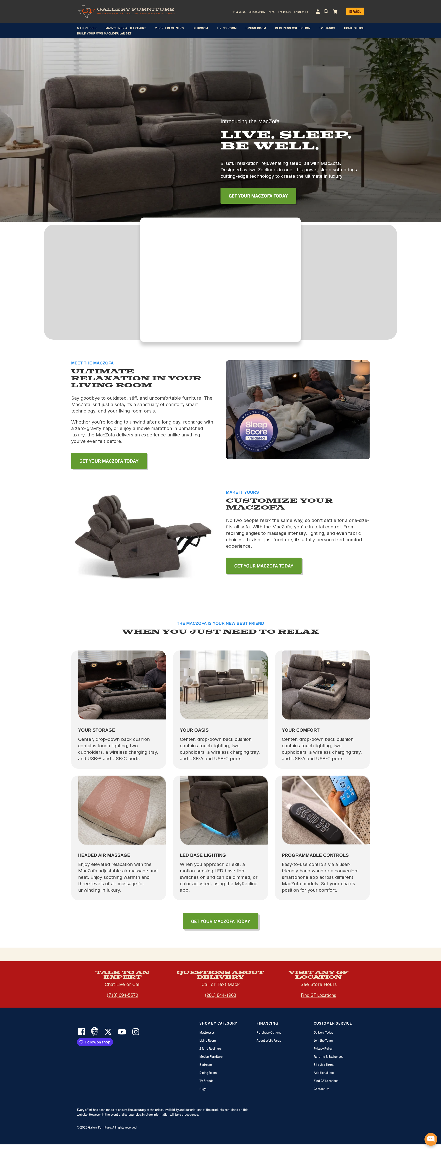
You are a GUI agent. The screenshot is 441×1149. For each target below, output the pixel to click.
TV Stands (206, 1080)
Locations (284, 12)
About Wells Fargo (269, 1040)
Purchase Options (269, 1032)
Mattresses (207, 1032)
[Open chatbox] (430, 1139)
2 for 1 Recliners (210, 1048)
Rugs (202, 1088)
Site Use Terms (324, 1064)
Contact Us (301, 12)
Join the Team (323, 1040)
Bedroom (205, 1064)
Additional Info (324, 1072)
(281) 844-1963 (220, 995)
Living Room (207, 1040)
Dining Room (208, 1072)
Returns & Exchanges (328, 1056)
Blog (272, 12)
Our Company (257, 12)
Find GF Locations (318, 995)
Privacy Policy (323, 1048)
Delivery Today (323, 1032)
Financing (239, 12)
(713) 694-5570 (122, 995)
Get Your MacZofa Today (258, 195)
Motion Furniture (211, 1056)
